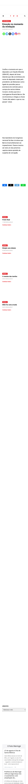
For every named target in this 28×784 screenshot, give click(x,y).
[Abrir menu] (3, 11)
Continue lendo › (6, 213)
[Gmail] (19, 29)
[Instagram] (16, 29)
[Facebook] (13, 29)
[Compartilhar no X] (10, 180)
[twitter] (13, 11)
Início (4, 16)
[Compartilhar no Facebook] (4, 180)
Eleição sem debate (9, 236)
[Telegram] (7, 29)
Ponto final (6, 208)
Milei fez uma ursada (9, 293)
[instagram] (17, 11)
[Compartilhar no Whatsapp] (23, 180)
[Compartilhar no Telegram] (17, 180)
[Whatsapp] (3, 29)
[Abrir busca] (25, 11)
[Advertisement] (14, 115)
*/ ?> (14, 5)
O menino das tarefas (9, 265)
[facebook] (10, 11)
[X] (10, 29)
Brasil (8, 16)
